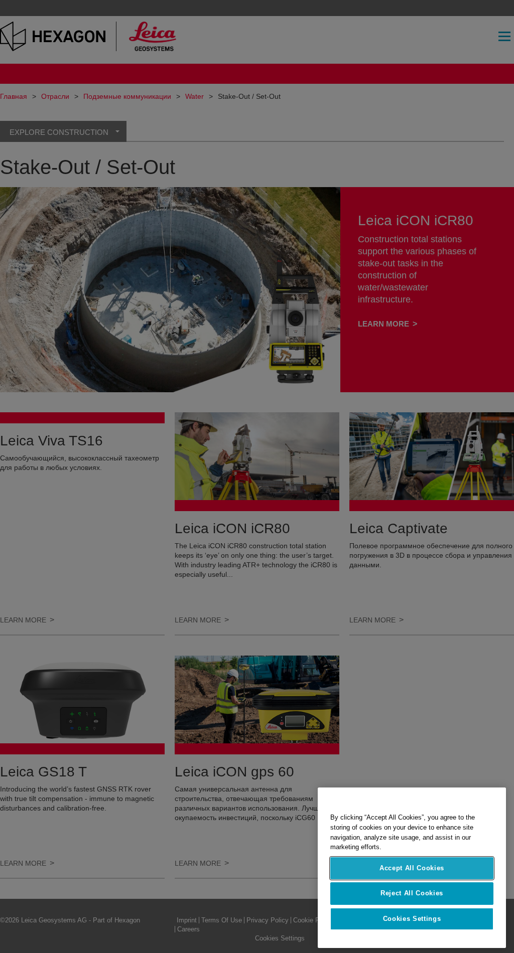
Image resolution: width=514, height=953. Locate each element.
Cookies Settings (412, 918)
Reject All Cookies (411, 893)
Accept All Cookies (411, 868)
